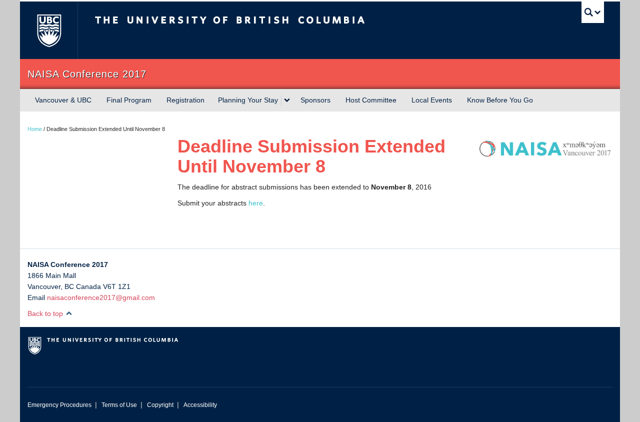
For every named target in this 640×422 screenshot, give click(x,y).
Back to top (46, 314)
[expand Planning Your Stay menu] (287, 100)
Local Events (432, 100)
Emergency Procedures (60, 405)
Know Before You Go (500, 100)
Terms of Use (119, 405)
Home (35, 129)
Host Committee (371, 100)
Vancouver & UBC (63, 100)
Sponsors (315, 100)
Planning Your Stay (248, 100)
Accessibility (200, 405)
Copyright (160, 405)
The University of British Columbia (49, 30)
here (255, 203)
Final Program (129, 100)
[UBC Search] (593, 12)
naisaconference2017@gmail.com (101, 298)
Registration (185, 100)
